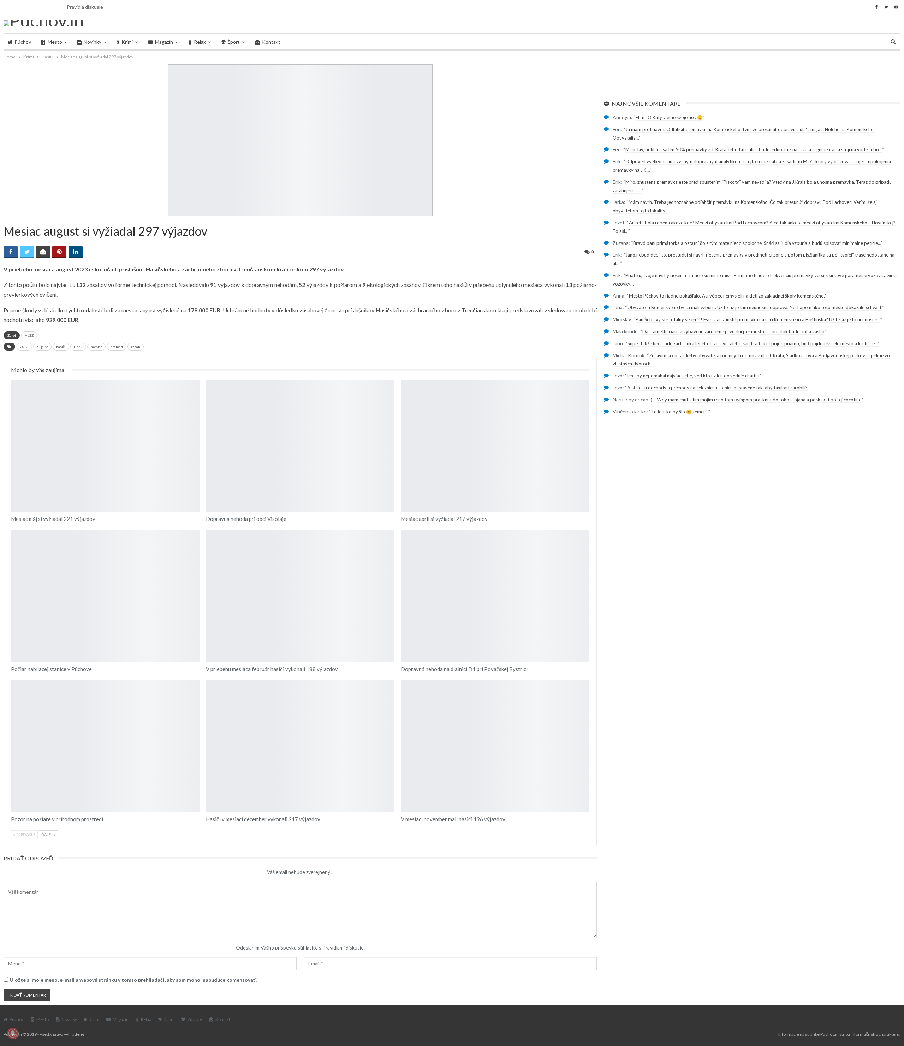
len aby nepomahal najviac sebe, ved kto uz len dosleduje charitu (693, 375)
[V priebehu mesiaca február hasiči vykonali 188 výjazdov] (300, 596)
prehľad (116, 347)
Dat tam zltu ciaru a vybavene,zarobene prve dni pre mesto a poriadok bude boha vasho (733, 331)
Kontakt (271, 42)
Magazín (164, 42)
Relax (200, 42)
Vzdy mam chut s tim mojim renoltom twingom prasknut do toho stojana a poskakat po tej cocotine (759, 399)
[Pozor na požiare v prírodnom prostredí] (105, 746)
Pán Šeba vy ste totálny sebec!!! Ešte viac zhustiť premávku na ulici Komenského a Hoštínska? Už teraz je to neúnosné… (758, 319)
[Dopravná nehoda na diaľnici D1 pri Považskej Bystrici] (495, 596)
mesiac (96, 347)
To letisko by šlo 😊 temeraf (680, 412)
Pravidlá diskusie (85, 7)
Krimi (127, 42)
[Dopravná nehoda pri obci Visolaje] (300, 446)
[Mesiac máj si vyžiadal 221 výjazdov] (105, 446)
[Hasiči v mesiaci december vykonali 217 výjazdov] (300, 746)
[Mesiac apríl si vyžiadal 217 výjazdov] (495, 446)
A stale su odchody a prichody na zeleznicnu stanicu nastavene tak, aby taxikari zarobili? (717, 387)
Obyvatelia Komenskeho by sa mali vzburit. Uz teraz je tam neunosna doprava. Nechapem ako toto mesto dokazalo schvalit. (754, 307)
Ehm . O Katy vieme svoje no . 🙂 (669, 117)
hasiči (61, 347)
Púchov (22, 42)
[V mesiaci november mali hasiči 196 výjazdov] (495, 746)
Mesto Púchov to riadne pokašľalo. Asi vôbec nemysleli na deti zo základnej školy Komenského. (727, 296)
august (42, 347)
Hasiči (13, 380)
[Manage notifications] (12, 1033)
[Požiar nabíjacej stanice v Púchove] (105, 596)
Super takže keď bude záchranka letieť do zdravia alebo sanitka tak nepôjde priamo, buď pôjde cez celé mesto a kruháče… (753, 343)
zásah (135, 347)
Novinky (92, 42)
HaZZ (29, 335)
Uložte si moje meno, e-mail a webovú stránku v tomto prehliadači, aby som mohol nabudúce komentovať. (133, 980)
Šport (234, 42)
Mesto (55, 42)
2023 (24, 347)
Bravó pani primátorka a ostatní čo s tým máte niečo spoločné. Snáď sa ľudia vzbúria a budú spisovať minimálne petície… (757, 243)
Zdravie (195, 1019)
